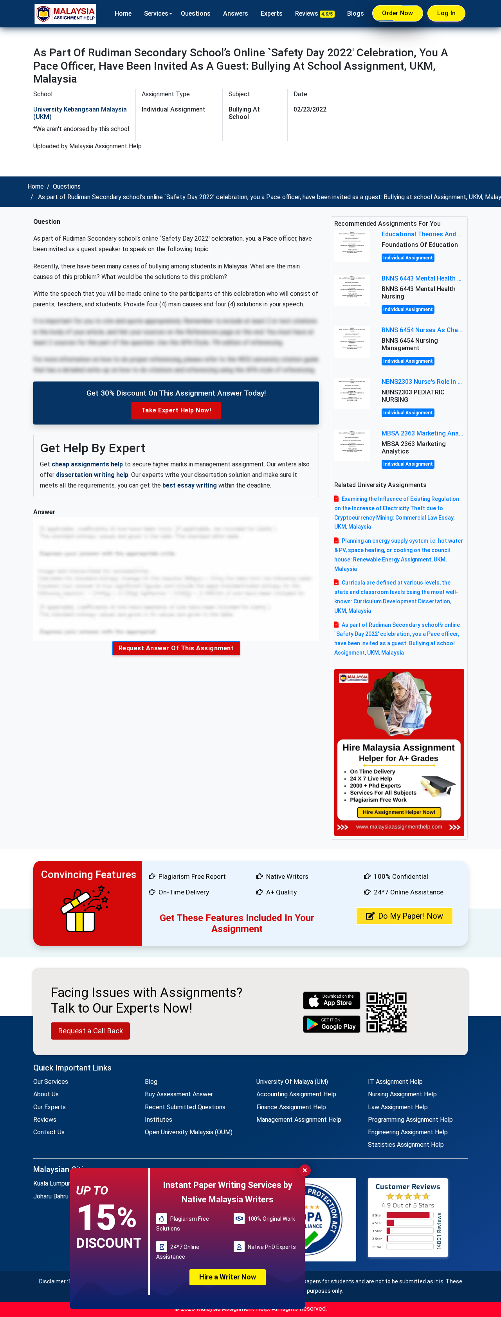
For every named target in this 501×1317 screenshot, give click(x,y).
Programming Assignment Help (410, 1119)
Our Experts (49, 1107)
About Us (46, 1094)
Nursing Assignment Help (402, 1094)
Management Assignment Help (298, 1119)
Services (156, 13)
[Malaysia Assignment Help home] (65, 13)
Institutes (158, 1119)
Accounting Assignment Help (296, 1094)
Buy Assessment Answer (179, 1094)
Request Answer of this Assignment (176, 648)
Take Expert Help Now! (176, 410)
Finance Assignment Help (291, 1107)
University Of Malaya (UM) (292, 1081)
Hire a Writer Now (227, 1277)
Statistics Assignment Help (406, 1144)
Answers (235, 13)
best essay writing (189, 485)
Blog (151, 1081)
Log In (446, 13)
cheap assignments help (87, 464)
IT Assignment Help (395, 1081)
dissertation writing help (92, 475)
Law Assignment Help (398, 1107)
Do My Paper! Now (410, 916)
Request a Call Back (90, 1030)
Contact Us (49, 1132)
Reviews (314, 13)
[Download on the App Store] (332, 1000)
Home (123, 13)
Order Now (397, 13)
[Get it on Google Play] (332, 1024)
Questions (196, 13)
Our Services (50, 1081)
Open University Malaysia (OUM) (188, 1132)
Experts (272, 13)
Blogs (355, 13)
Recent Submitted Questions (185, 1107)
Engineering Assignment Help (408, 1132)
